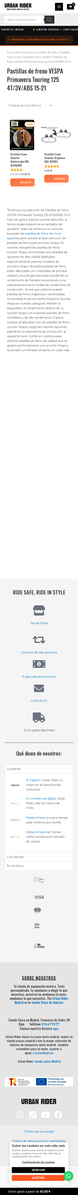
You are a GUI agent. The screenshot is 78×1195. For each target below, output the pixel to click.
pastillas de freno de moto (43, 233)
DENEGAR (38, 1170)
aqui (10, 238)
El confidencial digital (41, 798)
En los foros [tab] (15, 866)
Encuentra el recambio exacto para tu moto (39, 39)
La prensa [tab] (14, 769)
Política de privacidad (39, 1131)
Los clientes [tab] (15, 857)
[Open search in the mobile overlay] (29, 20)
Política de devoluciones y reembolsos (39, 1141)
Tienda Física (39, 623)
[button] (68, 1176)
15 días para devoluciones (39, 677)
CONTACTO (39, 701)
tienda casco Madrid (47, 1061)
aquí (55, 1028)
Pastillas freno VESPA (37, 57)
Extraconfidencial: (38, 832)
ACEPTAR (38, 1177)
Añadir (25, 182)
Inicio (10, 52)
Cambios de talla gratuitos (39, 652)
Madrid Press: (35, 818)
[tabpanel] (39, 813)
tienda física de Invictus (47, 1002)
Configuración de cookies (38, 1162)
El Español (33, 780)
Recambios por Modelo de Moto (37, 52)
